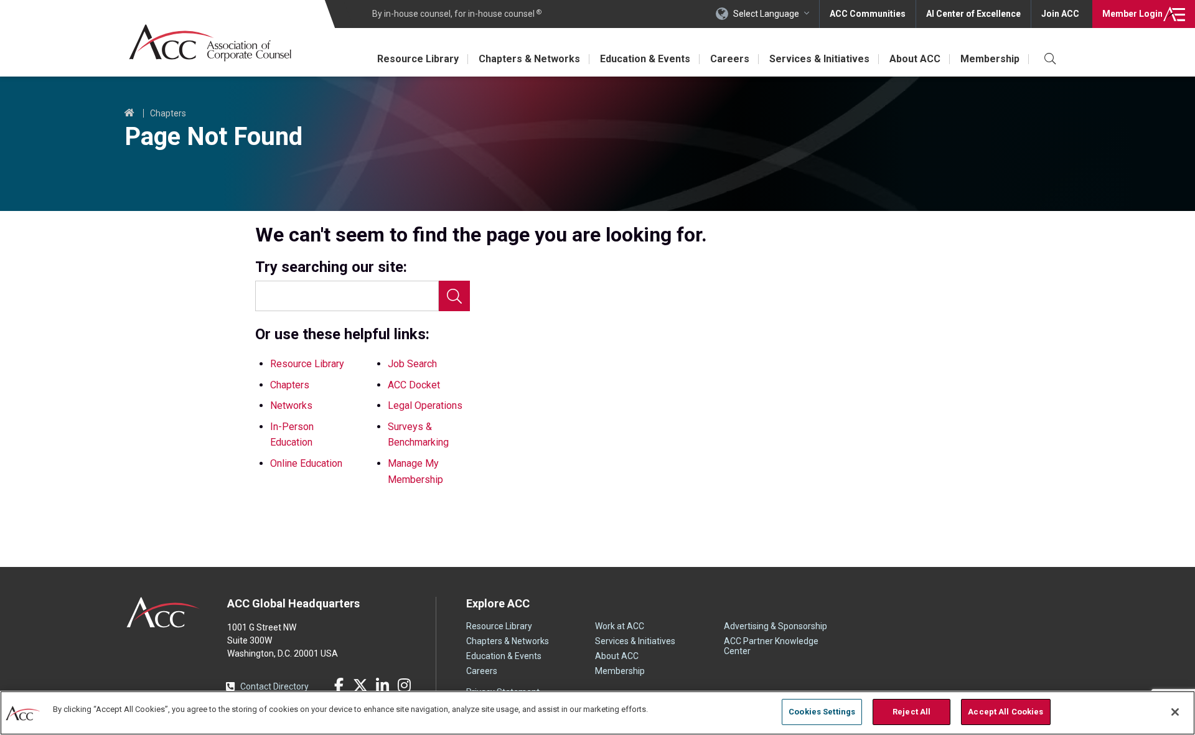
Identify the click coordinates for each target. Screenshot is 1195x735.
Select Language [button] (766, 14)
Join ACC (1060, 14)
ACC (163, 612)
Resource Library (418, 59)
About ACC (914, 59)
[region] (597, 713)
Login (1132, 14)
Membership (989, 59)
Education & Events (645, 59)
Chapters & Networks (529, 59)
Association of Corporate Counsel (210, 42)
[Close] (1175, 712)
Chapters (168, 113)
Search (454, 296)
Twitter (360, 685)
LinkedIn (382, 685)
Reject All (911, 711)
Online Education (306, 463)
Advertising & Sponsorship (775, 626)
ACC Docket (414, 385)
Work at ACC (619, 626)
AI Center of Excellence (973, 14)
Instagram (404, 685)
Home (129, 113)
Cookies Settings (822, 711)
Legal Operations (425, 405)
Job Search (412, 364)
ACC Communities (868, 14)
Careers (729, 59)
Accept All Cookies (1005, 711)
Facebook (339, 685)
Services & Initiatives (819, 59)
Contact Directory (274, 686)
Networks (291, 405)
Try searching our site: (331, 267)
